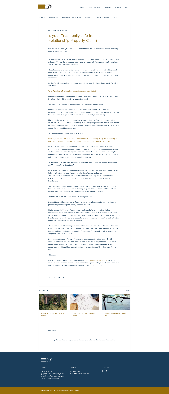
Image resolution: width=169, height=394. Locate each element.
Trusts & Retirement (102, 17)
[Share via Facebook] (49, 277)
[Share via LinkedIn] (59, 277)
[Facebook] (106, 371)
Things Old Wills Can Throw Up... (115, 314)
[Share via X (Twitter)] (54, 277)
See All (128, 290)
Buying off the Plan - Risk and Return (84, 314)
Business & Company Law (71, 17)
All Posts (42, 17)
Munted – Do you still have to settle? (52, 314)
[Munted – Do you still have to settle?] (53, 302)
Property (88, 17)
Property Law (53, 17)
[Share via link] (64, 277)
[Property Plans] (84, 302)
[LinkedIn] (103, 371)
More (115, 17)
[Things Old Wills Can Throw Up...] (116, 302)
